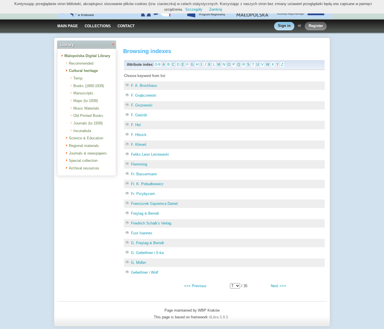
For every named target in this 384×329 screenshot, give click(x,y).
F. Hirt (136, 125)
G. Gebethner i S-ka (147, 253)
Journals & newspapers (88, 153)
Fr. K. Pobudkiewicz (147, 184)
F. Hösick (138, 135)
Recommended (81, 63)
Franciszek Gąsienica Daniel (154, 203)
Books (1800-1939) (88, 86)
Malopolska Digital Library (87, 56)
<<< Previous (195, 286)
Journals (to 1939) (88, 123)
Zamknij (215, 9)
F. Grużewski (141, 105)
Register (316, 26)
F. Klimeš (138, 144)
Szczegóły (193, 9)
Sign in (284, 26)
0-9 (157, 64)
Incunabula (82, 131)
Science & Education (86, 138)
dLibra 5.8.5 (219, 317)
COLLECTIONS (98, 26)
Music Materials (86, 108)
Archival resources (84, 168)
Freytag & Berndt (145, 213)
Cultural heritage (83, 71)
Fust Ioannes (141, 233)
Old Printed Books (88, 116)
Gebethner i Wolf (144, 272)
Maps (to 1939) (85, 101)
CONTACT (126, 26)
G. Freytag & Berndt (147, 243)
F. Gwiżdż (139, 115)
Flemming (139, 164)
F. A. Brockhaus (144, 85)
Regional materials (84, 146)
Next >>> (278, 286)
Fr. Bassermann (144, 174)
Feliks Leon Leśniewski (150, 154)
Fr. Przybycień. (143, 194)
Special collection (83, 160)
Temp (77, 78)
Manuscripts (83, 93)
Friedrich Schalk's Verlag (151, 223)
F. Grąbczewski (143, 95)
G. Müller (138, 262)
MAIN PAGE (67, 26)
